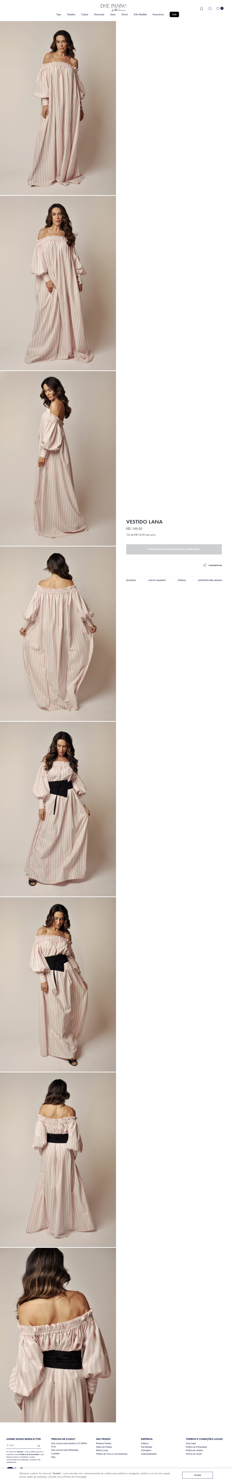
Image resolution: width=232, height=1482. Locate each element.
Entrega (182, 580)
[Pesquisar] (210, 8)
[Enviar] (37, 1446)
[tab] (131, 581)
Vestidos (71, 14)
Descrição (131, 580)
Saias (113, 14)
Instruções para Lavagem (210, 580)
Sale (174, 14)
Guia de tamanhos (157, 580)
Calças (84, 14)
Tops (58, 14)
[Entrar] (201, 8)
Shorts (124, 14)
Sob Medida (140, 14)
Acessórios (158, 14)
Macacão (99, 14)
